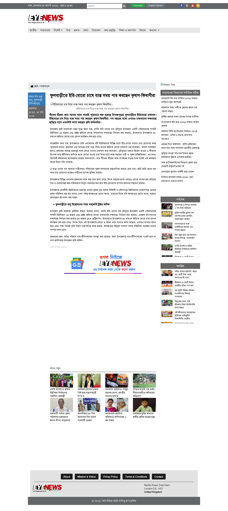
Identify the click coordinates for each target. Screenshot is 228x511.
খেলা (85, 30)
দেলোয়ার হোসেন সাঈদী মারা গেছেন (178, 171)
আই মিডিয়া (107, 500)
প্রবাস (77, 30)
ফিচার (143, 30)
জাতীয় (33, 30)
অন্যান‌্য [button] (153, 30)
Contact (158, 476)
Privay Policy (110, 476)
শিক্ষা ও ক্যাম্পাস (127, 30)
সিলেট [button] (57, 30)
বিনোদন (96, 30)
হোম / (37, 86)
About (66, 476)
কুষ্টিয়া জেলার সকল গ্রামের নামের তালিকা (180, 116)
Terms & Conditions (136, 476)
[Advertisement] (114, 56)
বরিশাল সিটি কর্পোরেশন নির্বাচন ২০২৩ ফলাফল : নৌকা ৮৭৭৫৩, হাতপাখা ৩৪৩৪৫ (179, 135)
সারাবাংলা (45, 30)
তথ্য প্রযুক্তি (109, 30)
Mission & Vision (86, 476)
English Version (155, 5)
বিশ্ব (68, 30)
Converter (138, 5)
